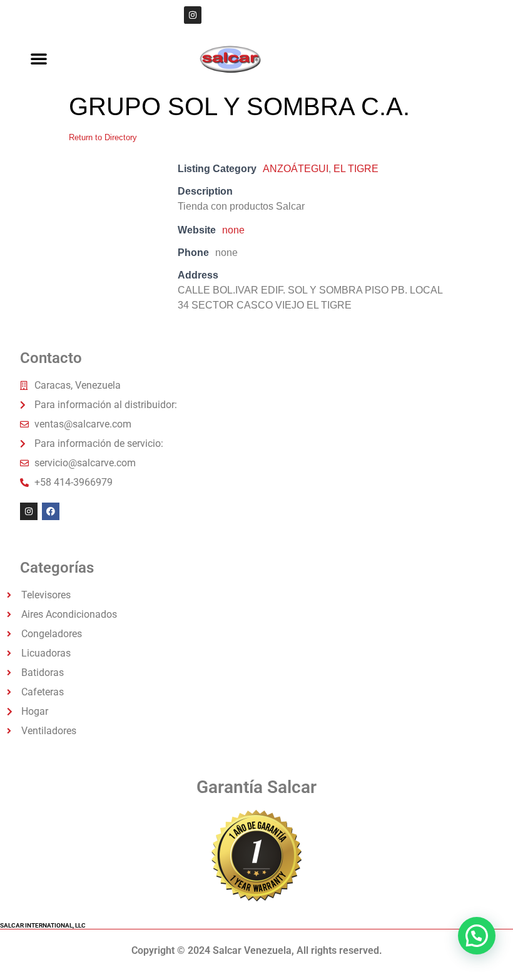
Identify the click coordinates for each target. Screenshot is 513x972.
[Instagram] (192, 15)
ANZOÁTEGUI (295, 168)
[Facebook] (50, 511)
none (233, 230)
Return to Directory (103, 137)
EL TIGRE (355, 168)
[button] (39, 58)
